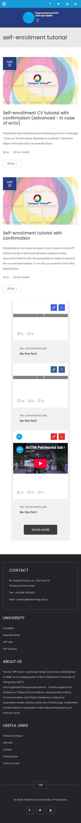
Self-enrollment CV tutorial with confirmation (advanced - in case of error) (39, 118)
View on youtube (54, 436)
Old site (8, 743)
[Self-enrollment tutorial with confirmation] (40, 201)
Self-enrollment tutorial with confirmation (32, 235)
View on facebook (54, 369)
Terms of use (11, 763)
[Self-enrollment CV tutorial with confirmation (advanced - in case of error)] (40, 80)
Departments (11, 635)
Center (7, 749)
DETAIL (11, 163)
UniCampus (10, 756)
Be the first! (28, 354)
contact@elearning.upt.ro (32, 599)
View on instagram (54, 307)
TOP (40, 785)
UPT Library (10, 649)
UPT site (8, 642)
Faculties (8, 628)
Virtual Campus (21, 152)
